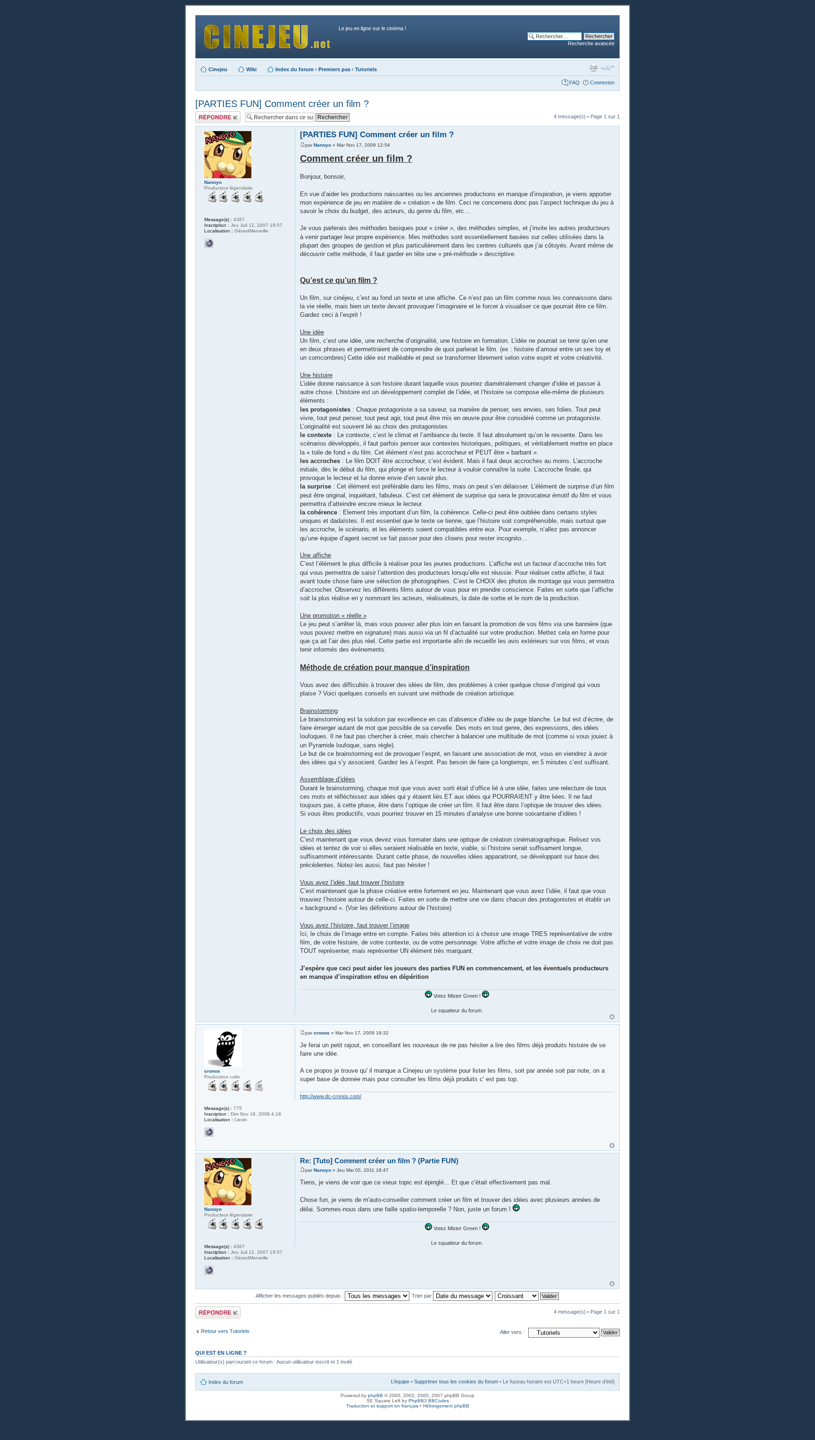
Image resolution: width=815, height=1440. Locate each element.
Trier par (422, 1296)
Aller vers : (512, 1332)
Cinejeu (217, 69)
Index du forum (294, 69)
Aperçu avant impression (593, 67)
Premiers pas (334, 69)
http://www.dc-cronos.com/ (330, 1096)
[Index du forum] (268, 34)
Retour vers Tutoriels (225, 1331)
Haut (612, 1016)
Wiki (251, 69)
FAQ (574, 82)
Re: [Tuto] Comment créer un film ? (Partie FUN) (379, 1161)
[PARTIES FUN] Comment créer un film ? (282, 104)
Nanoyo (322, 145)
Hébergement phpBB (446, 1405)
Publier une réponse (208, 117)
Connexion (602, 82)
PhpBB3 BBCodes (428, 1400)
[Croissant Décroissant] (527, 1296)
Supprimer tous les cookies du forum (456, 1381)
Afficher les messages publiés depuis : (300, 1296)
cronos (322, 1032)
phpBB (375, 1395)
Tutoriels (366, 69)
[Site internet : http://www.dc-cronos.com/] (209, 1132)
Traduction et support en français (382, 1405)
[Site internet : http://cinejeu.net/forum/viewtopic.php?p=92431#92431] (209, 243)
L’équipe (400, 1381)
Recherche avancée (591, 43)
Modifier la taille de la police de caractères (608, 67)
